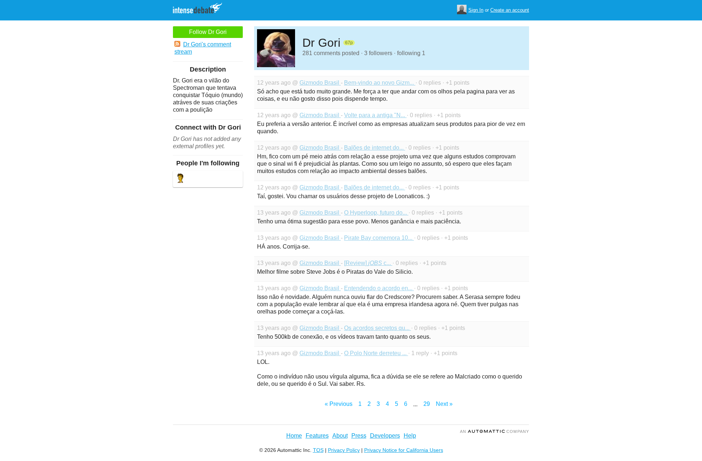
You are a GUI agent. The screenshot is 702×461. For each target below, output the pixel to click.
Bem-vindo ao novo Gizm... (379, 83)
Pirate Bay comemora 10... (379, 238)
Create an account (509, 10)
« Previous (338, 404)
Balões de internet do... (374, 148)
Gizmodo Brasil (320, 83)
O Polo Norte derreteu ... (376, 353)
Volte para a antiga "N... (375, 115)
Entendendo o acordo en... (379, 288)
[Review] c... (368, 263)
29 (426, 404)
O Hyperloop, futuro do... (376, 213)
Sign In (475, 10)
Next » (444, 404)
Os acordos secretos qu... (377, 328)
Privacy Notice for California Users (403, 450)
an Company (494, 431)
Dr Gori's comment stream (202, 48)
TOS (318, 450)
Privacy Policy (344, 450)
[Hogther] (180, 179)
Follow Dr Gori (208, 32)
